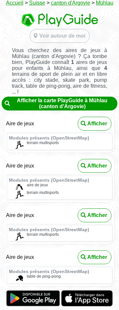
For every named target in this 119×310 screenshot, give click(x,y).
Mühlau (104, 3)
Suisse (37, 3)
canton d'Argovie (70, 3)
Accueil (14, 3)
